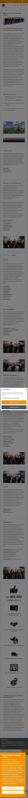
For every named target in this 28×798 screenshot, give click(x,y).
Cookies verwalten (13, 792)
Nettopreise (14, 407)
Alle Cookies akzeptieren (13, 788)
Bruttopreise (14, 402)
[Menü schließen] (26, 389)
